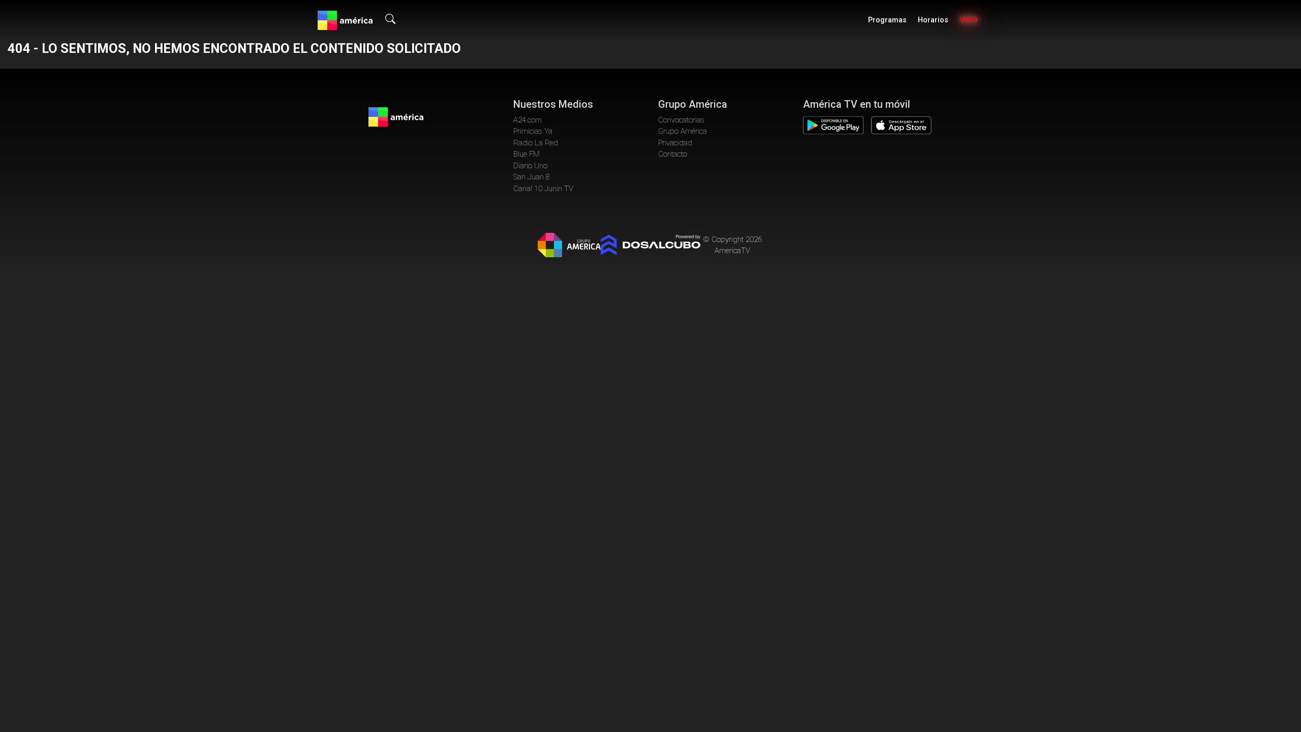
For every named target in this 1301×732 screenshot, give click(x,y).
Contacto (672, 154)
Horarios (933, 20)
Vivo (969, 20)
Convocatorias (681, 120)
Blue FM (526, 154)
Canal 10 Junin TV (543, 188)
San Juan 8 (531, 176)
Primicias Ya (532, 131)
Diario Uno (530, 165)
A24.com (527, 120)
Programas (887, 20)
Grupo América (682, 131)
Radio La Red (535, 142)
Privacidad (675, 142)
